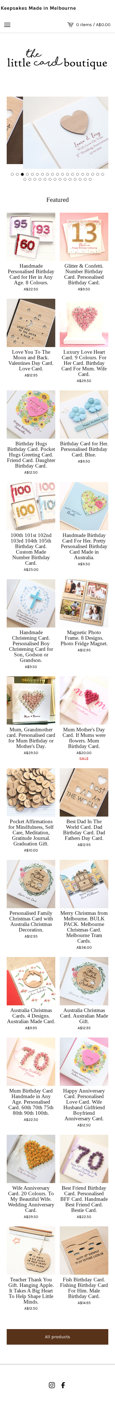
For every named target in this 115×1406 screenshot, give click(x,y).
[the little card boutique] (57, 59)
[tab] (12, 174)
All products (57, 1336)
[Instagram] (52, 1385)
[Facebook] (63, 1385)
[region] (57, 8)
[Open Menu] (7, 24)
